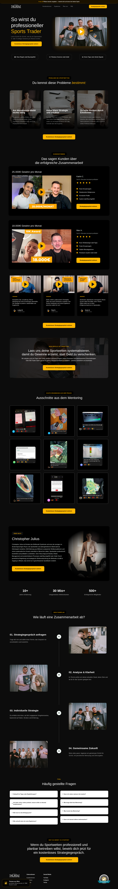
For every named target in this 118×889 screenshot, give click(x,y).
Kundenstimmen (47, 6)
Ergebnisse (57, 6)
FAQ (72, 6)
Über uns (65, 6)
